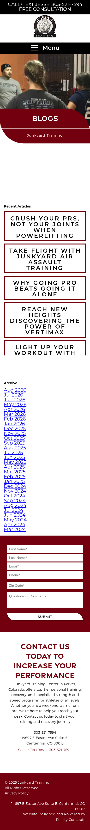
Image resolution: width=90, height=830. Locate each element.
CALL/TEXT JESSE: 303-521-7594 (45, 4)
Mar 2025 (14, 472)
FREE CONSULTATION (45, 9)
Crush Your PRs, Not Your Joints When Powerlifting (45, 227)
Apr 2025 (14, 467)
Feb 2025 (14, 477)
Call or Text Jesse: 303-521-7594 (45, 750)
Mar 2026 (15, 414)
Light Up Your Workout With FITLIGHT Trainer (45, 353)
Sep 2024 (15, 501)
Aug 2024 (15, 505)
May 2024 (15, 520)
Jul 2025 (13, 453)
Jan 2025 (14, 481)
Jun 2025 (14, 457)
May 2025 (15, 462)
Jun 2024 (14, 515)
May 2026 (15, 405)
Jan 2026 (14, 424)
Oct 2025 (14, 438)
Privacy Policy (17, 793)
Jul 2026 (13, 395)
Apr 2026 (14, 409)
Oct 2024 (14, 496)
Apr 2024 (14, 525)
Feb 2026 (15, 419)
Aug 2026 (15, 390)
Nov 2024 (15, 491)
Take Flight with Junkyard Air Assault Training (45, 259)
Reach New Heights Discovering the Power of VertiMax (45, 321)
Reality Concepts (70, 820)
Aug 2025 (15, 448)
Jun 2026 (14, 400)
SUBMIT (45, 617)
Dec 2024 (15, 486)
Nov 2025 (15, 433)
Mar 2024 (15, 529)
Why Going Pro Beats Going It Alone (45, 289)
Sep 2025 (14, 443)
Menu (50, 48)
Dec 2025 (15, 429)
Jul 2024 (13, 510)
